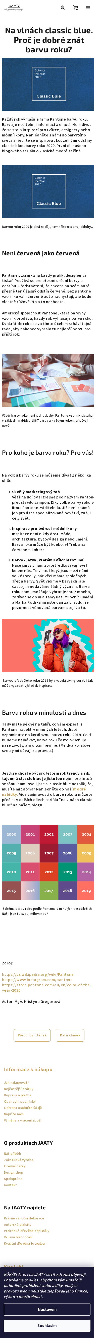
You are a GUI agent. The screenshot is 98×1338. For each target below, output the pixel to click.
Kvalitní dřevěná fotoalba (24, 1243)
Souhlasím (47, 1325)
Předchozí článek (32, 1035)
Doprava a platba (17, 1095)
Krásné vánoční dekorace (24, 1218)
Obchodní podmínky (20, 1101)
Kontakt (10, 1185)
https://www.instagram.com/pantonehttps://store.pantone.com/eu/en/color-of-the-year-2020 (46, 985)
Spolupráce (13, 1178)
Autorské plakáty (17, 1224)
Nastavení (47, 1309)
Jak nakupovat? (16, 1082)
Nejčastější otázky (18, 1089)
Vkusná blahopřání (18, 1237)
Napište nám (14, 1114)
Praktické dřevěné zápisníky (27, 1231)
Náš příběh (12, 1153)
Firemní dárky (15, 1166)
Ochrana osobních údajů (23, 1107)
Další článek (70, 1035)
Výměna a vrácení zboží (22, 1120)
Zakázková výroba (18, 1160)
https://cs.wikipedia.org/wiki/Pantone (38, 974)
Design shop (13, 1172)
